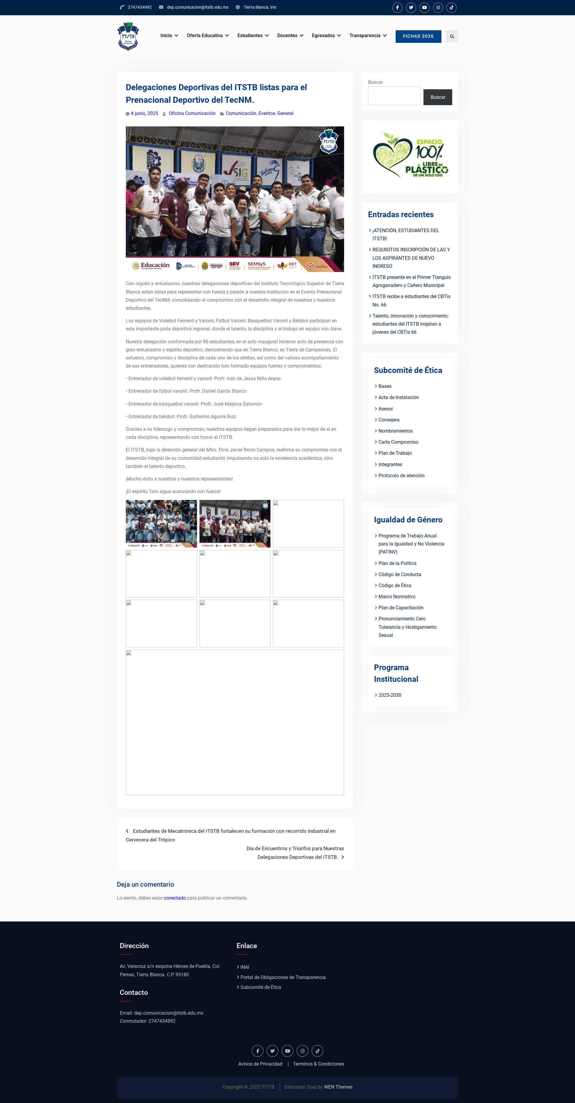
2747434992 (140, 7)
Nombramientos (396, 431)
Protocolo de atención (402, 475)
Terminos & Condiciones (318, 1064)
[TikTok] (451, 7)
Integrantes (390, 464)
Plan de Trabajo (395, 453)
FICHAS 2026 (418, 36)
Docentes (287, 35)
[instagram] (438, 7)
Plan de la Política (398, 563)
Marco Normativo (397, 596)
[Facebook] (397, 7)
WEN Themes (338, 1087)
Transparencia (365, 35)
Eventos (266, 113)
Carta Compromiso (398, 442)
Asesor (386, 409)
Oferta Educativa (205, 35)
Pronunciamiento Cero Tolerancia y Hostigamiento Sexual (408, 627)
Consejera (389, 420)
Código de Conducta (400, 574)
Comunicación (241, 113)
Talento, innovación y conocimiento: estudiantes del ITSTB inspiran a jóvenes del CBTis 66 (411, 324)
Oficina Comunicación (192, 113)
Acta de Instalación (399, 397)
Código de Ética (395, 585)
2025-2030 (390, 695)
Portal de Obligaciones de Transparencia (283, 977)
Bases (385, 386)
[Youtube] (424, 7)
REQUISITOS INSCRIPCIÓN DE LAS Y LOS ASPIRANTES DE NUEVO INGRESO (411, 258)
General (285, 113)
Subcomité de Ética (260, 987)
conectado (175, 898)
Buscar (375, 82)
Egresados (323, 35)
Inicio (166, 35)
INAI (244, 967)
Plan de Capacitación (401, 608)
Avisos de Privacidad (260, 1064)
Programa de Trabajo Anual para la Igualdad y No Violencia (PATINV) (411, 544)
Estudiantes (250, 35)
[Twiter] (411, 7)
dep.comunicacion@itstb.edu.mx (198, 7)
